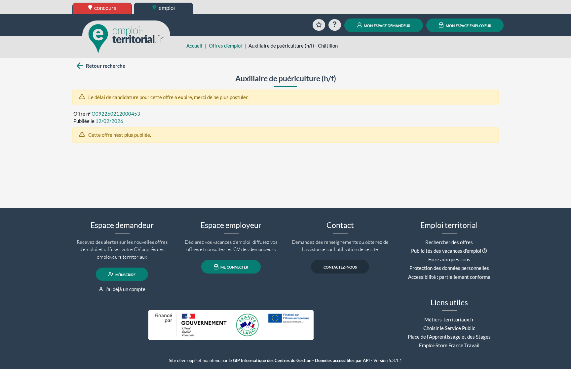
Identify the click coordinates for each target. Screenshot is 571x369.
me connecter (233, 267)
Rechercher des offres (449, 242)
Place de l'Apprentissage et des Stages (449, 337)
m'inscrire (124, 274)
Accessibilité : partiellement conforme (449, 277)
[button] (484, 251)
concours (104, 7)
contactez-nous (340, 267)
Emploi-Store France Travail (449, 345)
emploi (166, 7)
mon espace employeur (468, 25)
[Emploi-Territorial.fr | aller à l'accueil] (126, 38)
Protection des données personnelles (449, 268)
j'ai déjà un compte (124, 289)
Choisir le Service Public (449, 328)
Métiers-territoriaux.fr (449, 319)
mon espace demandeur (386, 25)
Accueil (194, 46)
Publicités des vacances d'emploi (446, 251)
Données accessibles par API (342, 360)
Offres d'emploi (225, 46)
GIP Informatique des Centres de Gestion (272, 360)
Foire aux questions (449, 259)
